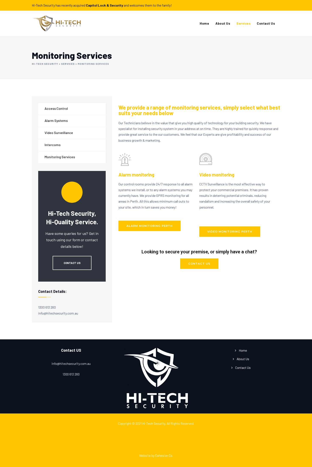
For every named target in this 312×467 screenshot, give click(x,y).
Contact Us (266, 23)
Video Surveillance (59, 133)
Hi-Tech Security (153, 423)
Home (204, 23)
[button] (149, 226)
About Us (222, 23)
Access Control (56, 108)
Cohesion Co (163, 455)
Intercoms (52, 145)
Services (243, 23)
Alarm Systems (56, 121)
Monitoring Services (60, 157)
